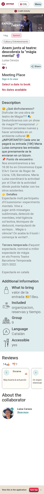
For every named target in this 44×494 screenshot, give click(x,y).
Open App (34, 490)
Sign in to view (10, 79)
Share (37, 66)
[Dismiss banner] (41, 490)
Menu (38, 4)
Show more (22, 412)
